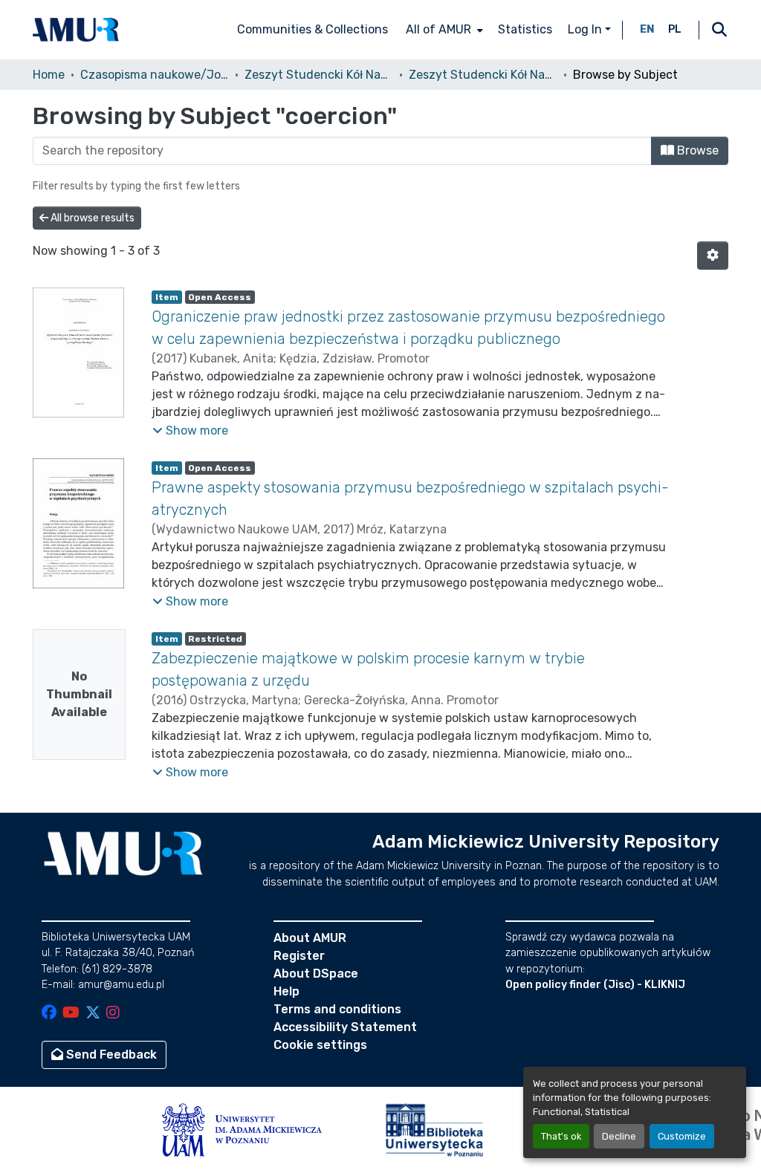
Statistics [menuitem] (525, 29)
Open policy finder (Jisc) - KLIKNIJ (595, 984)
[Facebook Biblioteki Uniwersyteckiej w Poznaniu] (49, 1014)
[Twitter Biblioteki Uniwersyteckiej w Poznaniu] (92, 1014)
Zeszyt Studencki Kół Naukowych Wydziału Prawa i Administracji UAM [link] (319, 75)
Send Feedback (110, 1054)
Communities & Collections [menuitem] (312, 29)
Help (286, 991)
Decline (619, 1136)
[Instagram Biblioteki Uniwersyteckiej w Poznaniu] (113, 1014)
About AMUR (309, 938)
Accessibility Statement (345, 1027)
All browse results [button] (91, 218)
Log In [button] (586, 29)
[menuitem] (443, 29)
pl (674, 29)
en (647, 29)
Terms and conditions (337, 1009)
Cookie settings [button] (320, 1045)
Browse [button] (696, 150)
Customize (682, 1136)
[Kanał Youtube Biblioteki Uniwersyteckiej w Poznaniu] (71, 1014)
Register (299, 956)
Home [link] (49, 75)
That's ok (561, 1136)
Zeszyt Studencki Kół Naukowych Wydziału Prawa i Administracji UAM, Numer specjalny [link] (483, 75)
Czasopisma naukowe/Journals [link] (154, 75)
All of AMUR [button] (438, 29)
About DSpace (315, 973)
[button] (76, 30)
